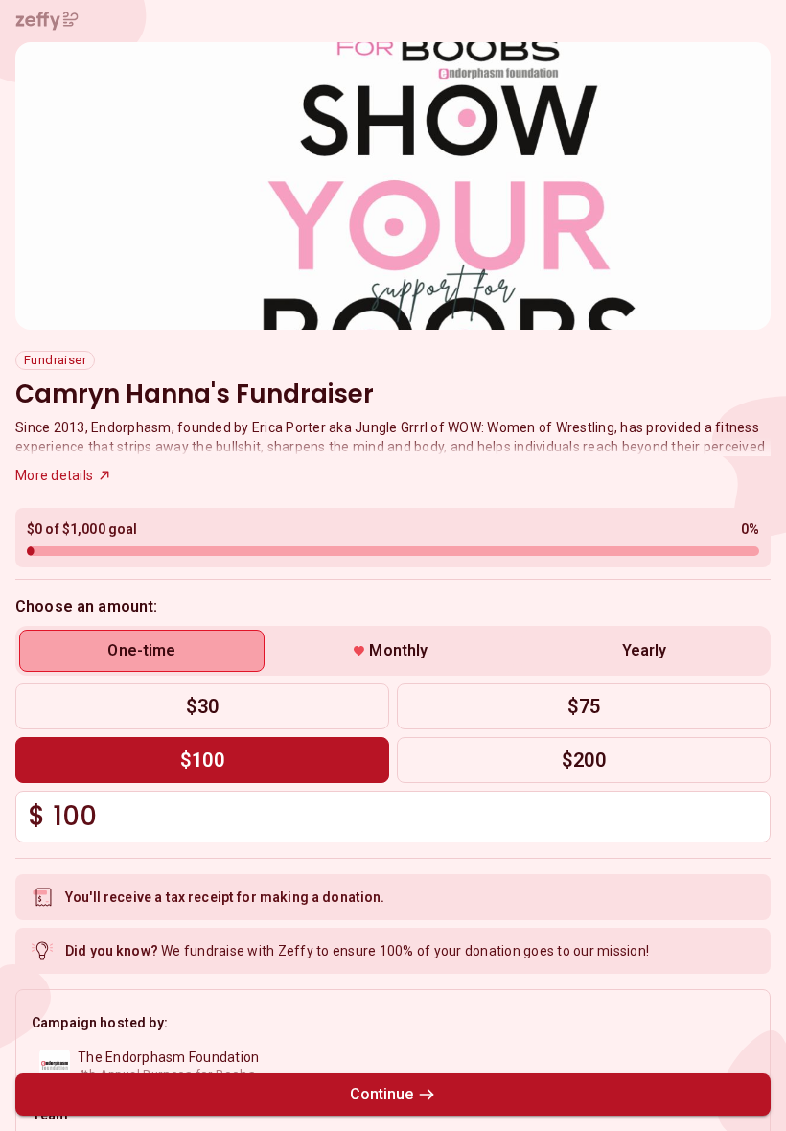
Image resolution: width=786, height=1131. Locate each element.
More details (54, 475)
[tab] (142, 651)
